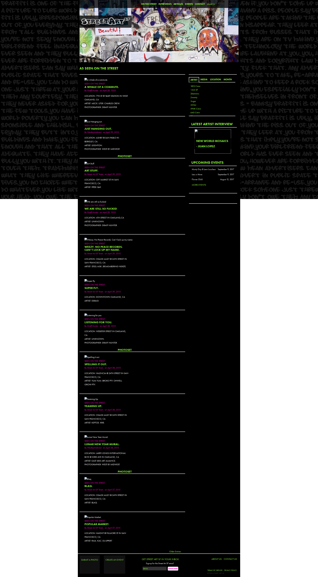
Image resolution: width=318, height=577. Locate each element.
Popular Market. (96, 524)
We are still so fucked (100, 208)
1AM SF (194, 89)
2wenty (193, 97)
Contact (200, 3)
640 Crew (195, 112)
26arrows (194, 93)
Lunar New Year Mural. (102, 444)
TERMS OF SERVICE (214, 570)
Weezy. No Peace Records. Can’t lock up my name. (103, 248)
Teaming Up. (93, 406)
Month (228, 79)
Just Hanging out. (98, 129)
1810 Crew (195, 86)
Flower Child (197, 179)
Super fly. (91, 288)
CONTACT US (230, 558)
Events (189, 3)
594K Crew (195, 108)
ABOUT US (217, 558)
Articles (178, 3)
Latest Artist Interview (212, 124)
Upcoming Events (207, 162)
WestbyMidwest (94, 132)
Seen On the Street (94, 83)
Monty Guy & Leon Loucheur (204, 169)
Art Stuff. (91, 170)
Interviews (165, 3)
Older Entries (175, 551)
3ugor (193, 101)
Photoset (125, 156)
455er (193, 104)
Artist (193, 79)
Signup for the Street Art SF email (160, 563)
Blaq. (88, 486)
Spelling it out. (95, 364)
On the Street (149, 3)
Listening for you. (98, 322)
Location (215, 79)
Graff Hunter (92, 90)
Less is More (197, 174)
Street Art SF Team (95, 174)
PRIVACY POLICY (230, 570)
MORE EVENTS (199, 184)
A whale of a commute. (101, 87)
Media (203, 79)
